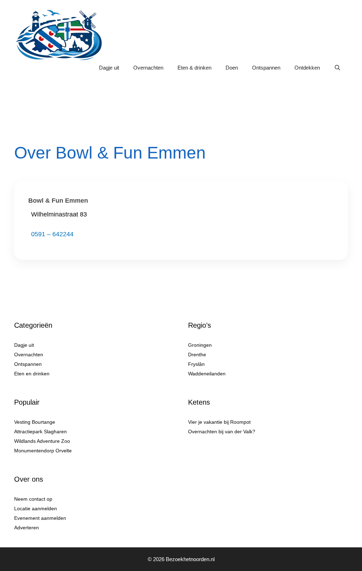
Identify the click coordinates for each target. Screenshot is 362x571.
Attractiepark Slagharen (40, 431)
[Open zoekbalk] (337, 67)
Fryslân (196, 364)
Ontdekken (307, 68)
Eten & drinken (194, 68)
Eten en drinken (31, 373)
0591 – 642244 (52, 234)
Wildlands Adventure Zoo (42, 441)
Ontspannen (266, 68)
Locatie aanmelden (35, 508)
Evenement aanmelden (40, 518)
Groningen (200, 345)
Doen (232, 68)
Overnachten (148, 68)
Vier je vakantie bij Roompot (219, 422)
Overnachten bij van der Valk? (221, 431)
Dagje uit (109, 68)
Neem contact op (33, 499)
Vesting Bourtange (34, 422)
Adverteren (26, 527)
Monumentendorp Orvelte (43, 450)
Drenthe (197, 354)
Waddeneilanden (207, 373)
